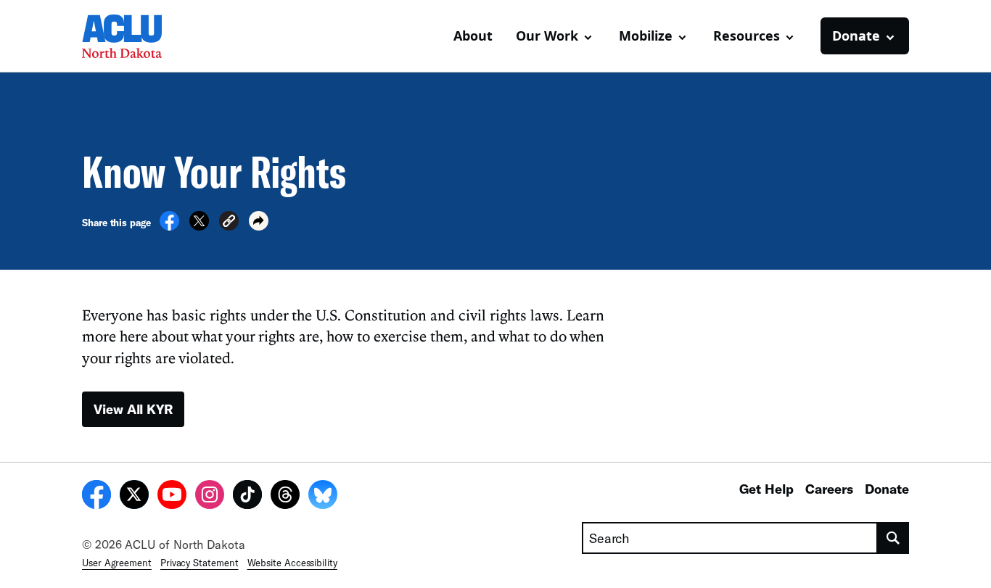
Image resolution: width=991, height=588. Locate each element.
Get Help (766, 489)
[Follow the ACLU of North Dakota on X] (134, 496)
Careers (829, 489)
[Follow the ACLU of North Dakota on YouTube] (171, 496)
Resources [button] (746, 35)
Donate (887, 489)
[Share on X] (199, 226)
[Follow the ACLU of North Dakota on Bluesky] (322, 496)
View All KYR (133, 409)
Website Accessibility (292, 562)
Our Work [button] (547, 35)
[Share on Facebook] (169, 226)
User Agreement (117, 562)
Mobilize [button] (646, 35)
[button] (229, 223)
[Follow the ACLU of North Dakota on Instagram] (209, 496)
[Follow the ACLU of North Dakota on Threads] (285, 496)
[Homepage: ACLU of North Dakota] (133, 36)
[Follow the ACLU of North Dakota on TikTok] (247, 496)
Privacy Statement (199, 562)
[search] (893, 538)
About (473, 35)
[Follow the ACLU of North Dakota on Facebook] (96, 496)
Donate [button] (856, 35)
